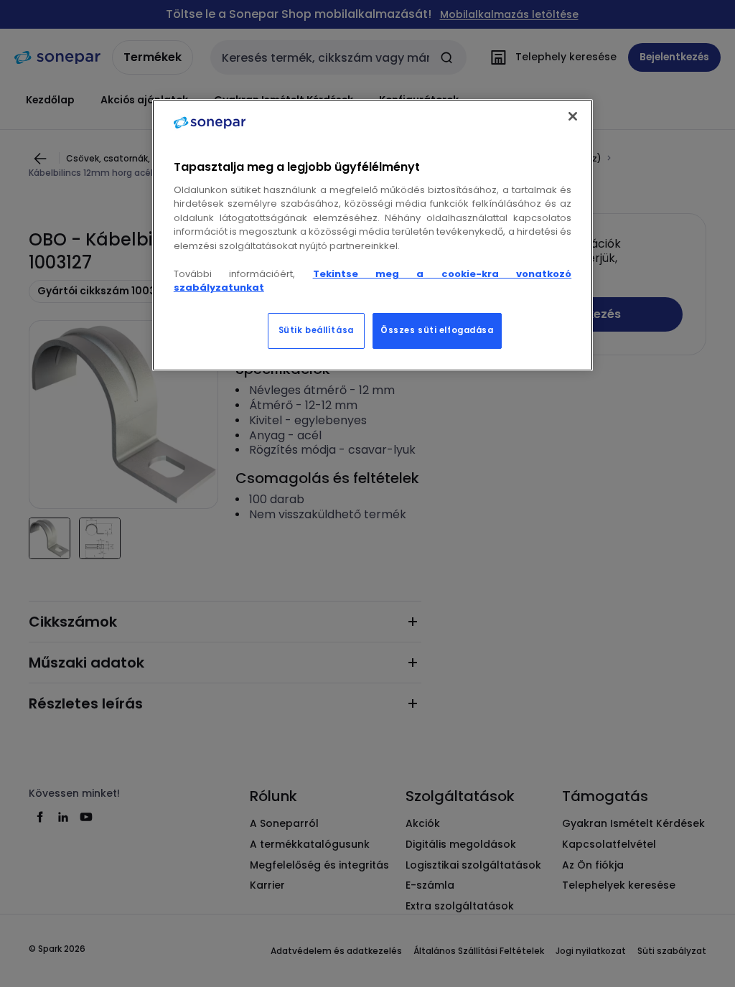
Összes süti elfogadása (437, 330)
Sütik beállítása (316, 330)
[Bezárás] (573, 116)
